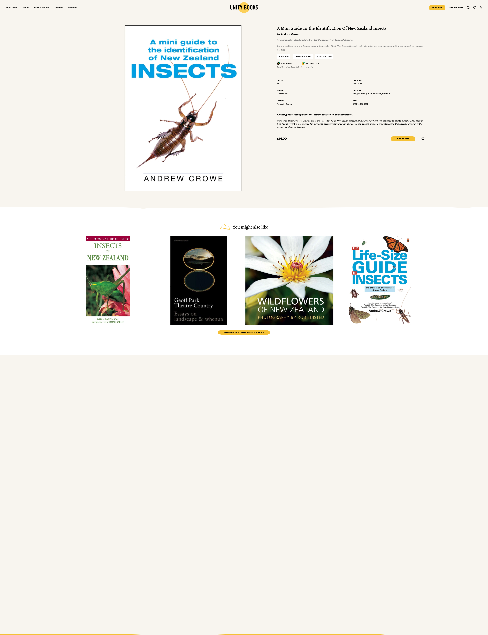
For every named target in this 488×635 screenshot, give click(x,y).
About (25, 8)
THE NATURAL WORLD (302, 56)
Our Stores (11, 8)
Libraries (58, 8)
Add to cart (403, 139)
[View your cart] (481, 7)
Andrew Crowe (290, 34)
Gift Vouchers (456, 8)
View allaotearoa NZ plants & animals (244, 332)
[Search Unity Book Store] (468, 7)
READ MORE (281, 50)
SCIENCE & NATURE (324, 56)
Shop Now (437, 8)
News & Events (41, 8)
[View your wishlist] (474, 7)
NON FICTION (284, 56)
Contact (72, 8)
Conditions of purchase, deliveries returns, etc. (295, 67)
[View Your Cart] (481, 7)
